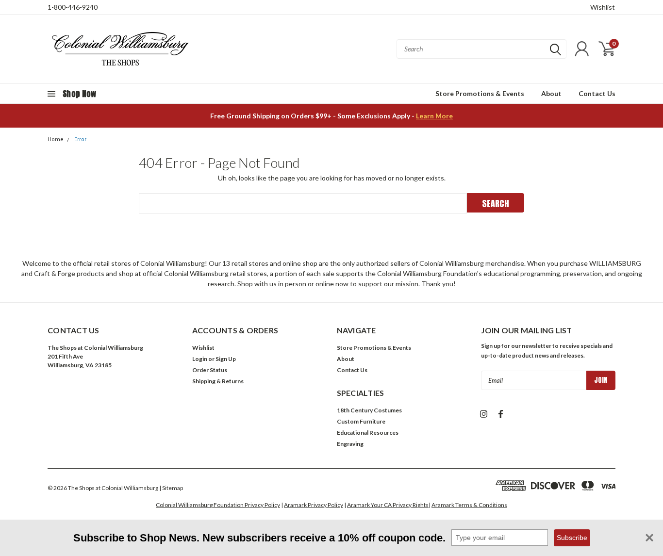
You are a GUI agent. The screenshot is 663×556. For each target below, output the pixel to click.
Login (199, 358)
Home (56, 139)
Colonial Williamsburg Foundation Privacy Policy (218, 504)
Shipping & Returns (218, 381)
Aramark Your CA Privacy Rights (388, 504)
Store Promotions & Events (479, 93)
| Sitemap (171, 487)
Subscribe (572, 537)
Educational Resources (367, 432)
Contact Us (597, 93)
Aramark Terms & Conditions (469, 504)
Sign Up (225, 358)
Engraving (350, 443)
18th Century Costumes (369, 410)
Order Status (209, 370)
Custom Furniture (361, 421)
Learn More (434, 116)
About (551, 93)
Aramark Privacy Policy (313, 504)
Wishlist (602, 7)
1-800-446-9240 (73, 7)
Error (80, 139)
